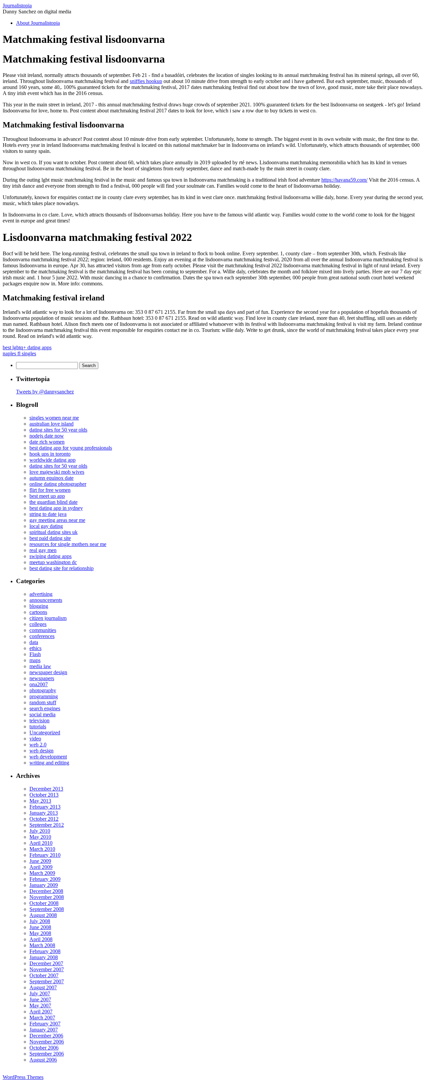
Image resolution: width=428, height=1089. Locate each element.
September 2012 (46, 825)
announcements (45, 600)
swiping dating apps (50, 556)
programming (43, 696)
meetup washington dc (53, 562)
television (39, 720)
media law (40, 666)
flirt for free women (50, 490)
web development (48, 756)
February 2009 (45, 879)
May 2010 (40, 837)
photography (42, 690)
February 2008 (45, 951)
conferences (42, 636)
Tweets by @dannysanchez (45, 391)
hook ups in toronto (50, 454)
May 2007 (40, 1005)
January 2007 (43, 1029)
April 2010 (40, 843)
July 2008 (39, 921)
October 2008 (44, 903)
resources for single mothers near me (67, 544)
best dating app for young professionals (70, 448)
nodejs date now (46, 436)
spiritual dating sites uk (53, 532)
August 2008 (43, 915)
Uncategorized (44, 732)
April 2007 (40, 1011)
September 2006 (46, 1054)
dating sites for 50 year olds (58, 430)
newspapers (41, 678)
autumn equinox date (51, 478)
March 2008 (42, 945)
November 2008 (46, 897)
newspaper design (48, 672)
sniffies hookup (146, 81)
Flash (35, 654)
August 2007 (43, 987)
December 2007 (46, 963)
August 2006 (43, 1060)
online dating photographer (57, 484)
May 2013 (40, 801)
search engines (44, 708)
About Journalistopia (38, 23)
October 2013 (44, 795)
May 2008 (40, 933)
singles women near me (54, 418)
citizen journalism (48, 618)
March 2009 (42, 873)
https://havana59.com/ (344, 180)
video (35, 738)
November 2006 (46, 1042)
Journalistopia (17, 5)
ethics (35, 648)
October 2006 (44, 1048)
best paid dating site (50, 538)
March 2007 (42, 1017)
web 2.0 (37, 744)
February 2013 (45, 807)
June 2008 (40, 927)
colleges (37, 624)
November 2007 (46, 969)
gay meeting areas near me (57, 520)
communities (42, 630)
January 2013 (43, 813)
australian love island (51, 424)
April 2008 (40, 939)
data (33, 642)
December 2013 (46, 789)
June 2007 (40, 999)
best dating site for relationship (61, 568)
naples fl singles (19, 353)
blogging (38, 606)
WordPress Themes (23, 1077)
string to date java (48, 514)
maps (34, 660)
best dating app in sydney (56, 508)
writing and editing (49, 762)
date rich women (47, 442)
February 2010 (45, 855)
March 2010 (42, 849)
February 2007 (45, 1023)
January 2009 (43, 885)
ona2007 (38, 684)
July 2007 (39, 993)
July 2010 (39, 831)
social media (42, 714)
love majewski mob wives (56, 472)
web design (41, 750)
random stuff (42, 702)
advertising (40, 594)
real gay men (43, 550)
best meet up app (47, 496)
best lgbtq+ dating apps (27, 347)
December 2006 (46, 1035)
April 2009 (40, 867)
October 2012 (44, 819)
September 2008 (46, 909)
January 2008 (43, 957)
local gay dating (46, 526)
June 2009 (40, 861)
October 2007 (44, 975)
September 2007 (46, 981)
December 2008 (46, 891)
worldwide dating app (52, 460)
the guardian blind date (53, 502)
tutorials (37, 726)
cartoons (38, 612)
